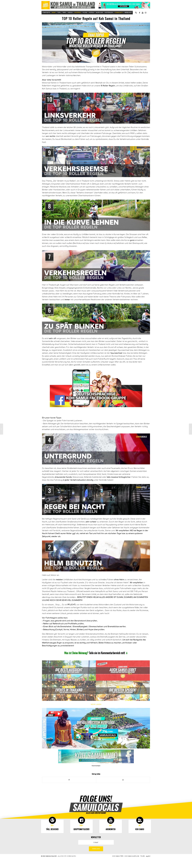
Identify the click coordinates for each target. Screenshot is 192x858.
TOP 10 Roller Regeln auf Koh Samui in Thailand (96, 18)
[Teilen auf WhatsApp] (123, 780)
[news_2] (123, 670)
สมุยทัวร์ (148, 856)
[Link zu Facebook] (139, 12)
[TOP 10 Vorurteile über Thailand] (1, 429)
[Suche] (136, 13)
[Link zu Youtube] (142, 12)
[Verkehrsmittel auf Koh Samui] (190, 429)
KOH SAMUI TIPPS (117, 856)
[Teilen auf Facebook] (69, 780)
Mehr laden (96, 704)
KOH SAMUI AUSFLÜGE (132, 856)
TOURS (142, 856)
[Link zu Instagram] (145, 12)
